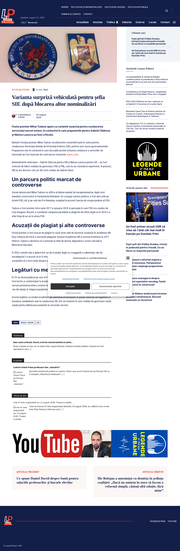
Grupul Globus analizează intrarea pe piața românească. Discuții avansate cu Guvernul (146, 296)
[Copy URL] (102, 116)
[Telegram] (95, 116)
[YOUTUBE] (176, 12)
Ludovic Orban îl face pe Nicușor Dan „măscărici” (36, 367)
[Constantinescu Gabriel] (13, 116)
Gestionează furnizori (70, 279)
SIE (38, 323)
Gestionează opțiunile (110, 286)
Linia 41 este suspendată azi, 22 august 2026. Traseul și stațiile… (43, 402)
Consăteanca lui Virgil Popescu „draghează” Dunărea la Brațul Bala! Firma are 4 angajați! (146, 92)
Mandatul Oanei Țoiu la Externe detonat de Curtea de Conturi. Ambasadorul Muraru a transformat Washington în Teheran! (145, 113)
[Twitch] (155, 546)
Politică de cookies (73, 293)
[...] (29, 349)
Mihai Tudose (27, 323)
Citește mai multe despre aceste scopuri (99, 279)
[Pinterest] (63, 116)
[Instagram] (142, 546)
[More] (108, 116)
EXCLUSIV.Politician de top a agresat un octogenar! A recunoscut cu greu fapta (144, 102)
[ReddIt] (82, 116)
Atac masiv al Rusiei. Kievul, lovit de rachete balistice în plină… (43, 342)
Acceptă (70, 286)
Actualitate (21, 90)
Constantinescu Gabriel (24, 116)
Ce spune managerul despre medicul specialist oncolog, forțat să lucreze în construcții (146, 281)
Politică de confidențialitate (96, 293)
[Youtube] (175, 546)
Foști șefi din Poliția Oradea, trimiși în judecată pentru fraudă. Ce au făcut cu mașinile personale (149, 41)
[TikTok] (148, 546)
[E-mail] (89, 116)
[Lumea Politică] (8, 520)
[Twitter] (56, 116)
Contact (114, 293)
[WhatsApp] (69, 116)
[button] (128, 258)
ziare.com (72, 154)
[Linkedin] (76, 116)
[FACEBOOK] (176, 9)
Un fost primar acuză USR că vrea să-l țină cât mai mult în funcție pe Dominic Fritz (149, 53)
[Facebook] (50, 116)
